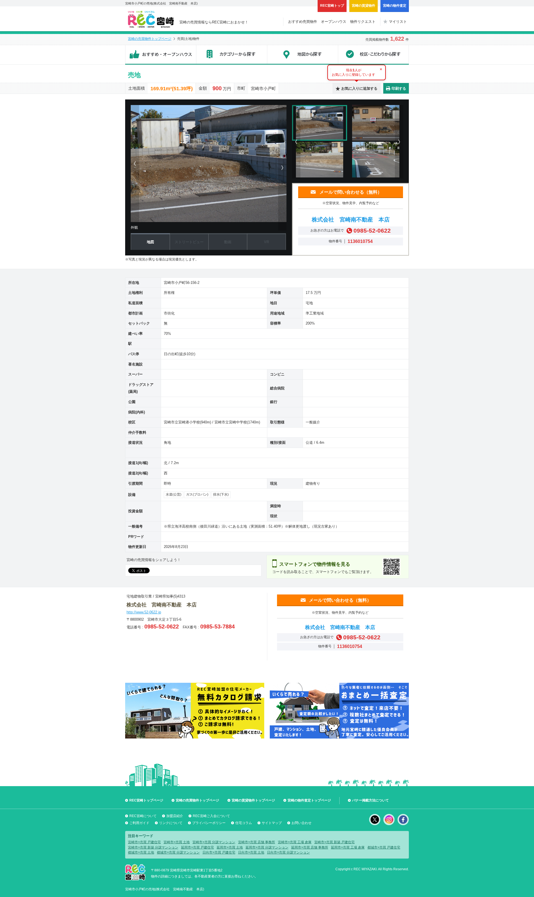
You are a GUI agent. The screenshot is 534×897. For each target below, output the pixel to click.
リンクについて (170, 823)
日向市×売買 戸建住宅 (218, 852)
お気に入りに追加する (359, 88)
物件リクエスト (362, 22)
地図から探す (302, 55)
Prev (296, 142)
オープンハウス (333, 22)
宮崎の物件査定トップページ (309, 800)
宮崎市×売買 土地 (177, 842)
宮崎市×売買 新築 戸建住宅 (334, 842)
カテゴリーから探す (231, 55)
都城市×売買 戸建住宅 (383, 847)
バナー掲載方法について (370, 800)
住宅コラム (243, 823)
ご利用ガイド (139, 823)
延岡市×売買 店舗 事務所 (309, 847)
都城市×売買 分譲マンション (178, 852)
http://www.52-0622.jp (144, 612)
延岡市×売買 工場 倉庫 (348, 847)
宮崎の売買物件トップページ (149, 39)
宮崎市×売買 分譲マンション (213, 842)
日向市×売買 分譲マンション (288, 852)
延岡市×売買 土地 (230, 847)
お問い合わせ (301, 823)
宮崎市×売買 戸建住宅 (144, 842)
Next (399, 142)
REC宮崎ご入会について (211, 816)
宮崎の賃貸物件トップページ (253, 800)
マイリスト (398, 22)
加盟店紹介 (174, 816)
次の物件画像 (282, 167)
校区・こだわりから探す (373, 55)
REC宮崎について (143, 816)
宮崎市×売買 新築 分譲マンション (153, 847)
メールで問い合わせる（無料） (351, 191)
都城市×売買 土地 (141, 852)
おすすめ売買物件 (302, 22)
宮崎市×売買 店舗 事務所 (256, 842)
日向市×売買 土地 (251, 852)
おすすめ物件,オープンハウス (160, 55)
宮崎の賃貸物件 (363, 6)
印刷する (399, 88)
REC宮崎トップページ (146, 800)
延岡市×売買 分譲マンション (267, 847)
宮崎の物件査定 (394, 6)
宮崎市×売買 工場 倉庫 (295, 842)
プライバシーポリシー (209, 823)
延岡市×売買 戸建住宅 (197, 847)
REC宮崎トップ (332, 6)
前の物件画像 (135, 163)
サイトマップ (272, 823)
